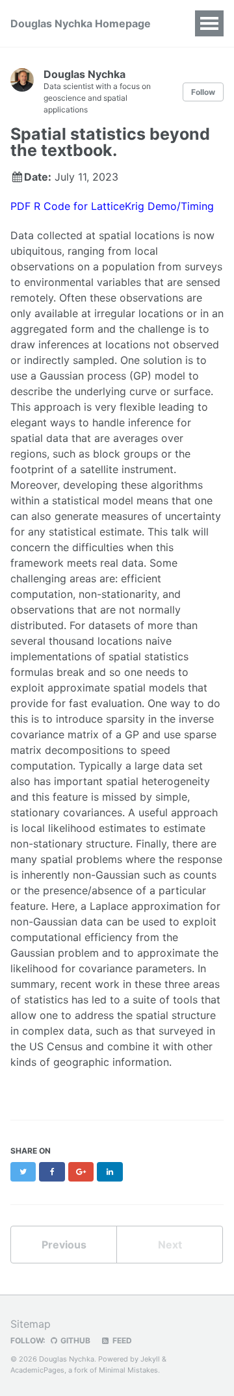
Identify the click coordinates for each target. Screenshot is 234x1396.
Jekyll (150, 1359)
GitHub (74, 1340)
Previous (64, 1244)
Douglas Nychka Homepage (80, 23)
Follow (203, 92)
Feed (121, 1340)
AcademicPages (37, 1370)
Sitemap (30, 1323)
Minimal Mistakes (128, 1370)
